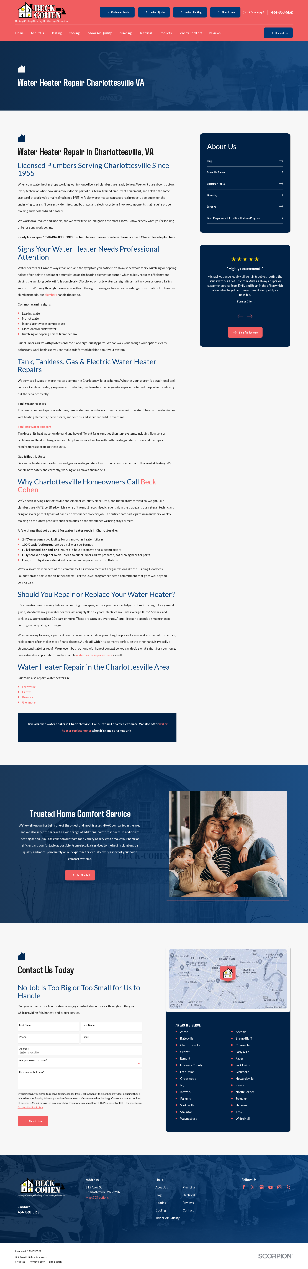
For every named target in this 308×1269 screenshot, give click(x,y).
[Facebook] (244, 1187)
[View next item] (250, 316)
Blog (158, 1195)
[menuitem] (245, 161)
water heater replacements (94, 655)
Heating (160, 1203)
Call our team (101, 724)
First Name (25, 1025)
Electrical (189, 1195)
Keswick (27, 697)
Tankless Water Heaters (34, 427)
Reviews (188, 1203)
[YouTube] (270, 1187)
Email (86, 1036)
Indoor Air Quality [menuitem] (99, 33)
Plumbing (189, 1187)
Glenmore (28, 702)
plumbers (51, 295)
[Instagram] (279, 1187)
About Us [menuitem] (37, 33)
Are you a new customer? (33, 1060)
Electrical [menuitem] (145, 33)
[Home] (41, 12)
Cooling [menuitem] (74, 33)
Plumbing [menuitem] (125, 33)
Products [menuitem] (165, 33)
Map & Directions (97, 1197)
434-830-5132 (282, 12)
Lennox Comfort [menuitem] (190, 33)
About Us (161, 1187)
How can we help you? (31, 1072)
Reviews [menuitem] (214, 33)
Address (24, 1048)
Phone (23, 1036)
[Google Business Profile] (262, 1187)
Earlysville (29, 687)
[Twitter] (253, 1187)
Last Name (89, 1025)
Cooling (160, 1210)
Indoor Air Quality (167, 1218)
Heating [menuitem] (56, 33)
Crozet (27, 692)
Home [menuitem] (19, 33)
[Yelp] (288, 1187)
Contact (188, 1210)
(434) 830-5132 (61, 237)
